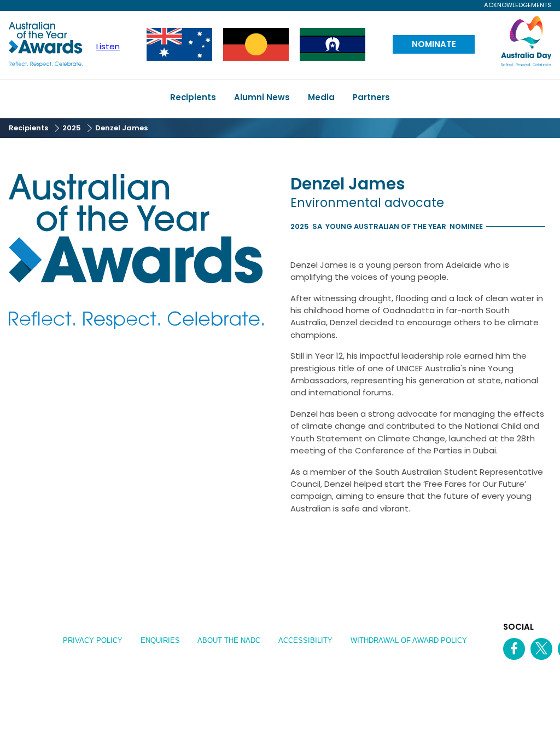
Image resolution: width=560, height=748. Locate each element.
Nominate (434, 44)
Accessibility (305, 640)
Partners (371, 97)
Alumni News (262, 97)
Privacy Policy (92, 640)
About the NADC (228, 640)
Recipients (193, 97)
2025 (71, 128)
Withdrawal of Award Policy (409, 640)
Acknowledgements (517, 5)
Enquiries (160, 640)
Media (321, 97)
